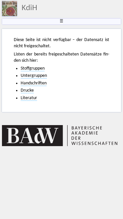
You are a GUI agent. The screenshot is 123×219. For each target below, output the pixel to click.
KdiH (29, 8)
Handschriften (34, 83)
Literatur (29, 98)
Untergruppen (34, 75)
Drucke (27, 90)
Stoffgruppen (33, 68)
